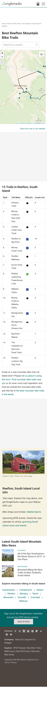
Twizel (35, 593)
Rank (5, 197)
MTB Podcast (19, 647)
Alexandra (8, 597)
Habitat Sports (34, 511)
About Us (19, 639)
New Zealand (26, 23)
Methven (23, 600)
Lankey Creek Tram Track (16, 230)
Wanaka (24, 593)
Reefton (4, 26)
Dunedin (22, 597)
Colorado (22, 550)
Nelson (39, 589)
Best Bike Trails (34, 647)
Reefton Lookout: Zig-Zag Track (17, 361)
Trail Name (15, 197)
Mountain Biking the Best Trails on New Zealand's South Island (30, 572)
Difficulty (29, 197)
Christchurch (25, 589)
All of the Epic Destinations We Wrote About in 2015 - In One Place (31, 556)
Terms (6, 662)
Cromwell (35, 597)
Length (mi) (40, 197)
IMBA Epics (9, 651)
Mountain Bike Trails (14, 23)
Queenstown (8, 589)
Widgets (8, 642)
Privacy (14, 662)
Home (4, 23)
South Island (36, 23)
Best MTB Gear (23, 651)
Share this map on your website (32, 128)
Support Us (30, 639)
